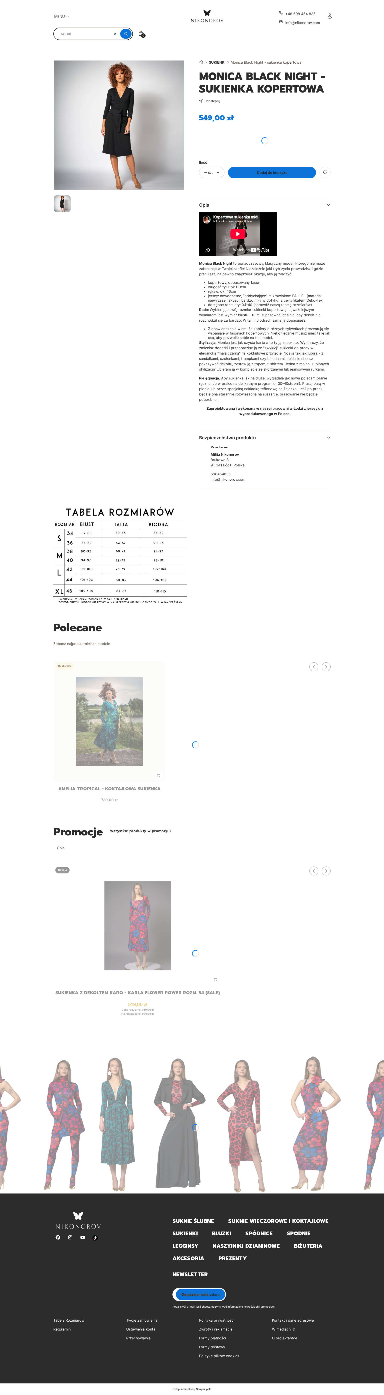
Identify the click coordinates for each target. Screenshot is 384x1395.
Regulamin (62, 1329)
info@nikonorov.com (302, 22)
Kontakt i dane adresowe (293, 1320)
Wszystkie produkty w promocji (139, 831)
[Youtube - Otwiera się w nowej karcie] (82, 1238)
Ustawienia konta (140, 1329)
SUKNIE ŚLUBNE (193, 1221)
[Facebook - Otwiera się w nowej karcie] (57, 1238)
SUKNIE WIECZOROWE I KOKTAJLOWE (278, 1221)
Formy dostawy (212, 1347)
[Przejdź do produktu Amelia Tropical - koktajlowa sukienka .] (109, 721)
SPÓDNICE (259, 1233)
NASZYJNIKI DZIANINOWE (246, 1246)
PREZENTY (232, 1258)
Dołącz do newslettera (201, 1294)
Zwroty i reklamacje (215, 1329)
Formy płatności (212, 1338)
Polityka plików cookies (219, 1356)
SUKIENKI (217, 62)
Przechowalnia (138, 1338)
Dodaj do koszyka (272, 172)
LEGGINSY (185, 1246)
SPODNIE (298, 1233)
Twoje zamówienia (141, 1320)
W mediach (282, 1329)
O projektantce (284, 1338)
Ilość (203, 162)
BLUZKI (221, 1233)
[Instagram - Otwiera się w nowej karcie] (70, 1238)
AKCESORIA (188, 1258)
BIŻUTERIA (308, 1246)
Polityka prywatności (216, 1320)
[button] (126, 34)
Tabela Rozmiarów (68, 1320)
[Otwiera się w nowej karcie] (95, 1238)
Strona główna (201, 62)
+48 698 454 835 (300, 14)
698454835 (221, 474)
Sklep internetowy (190, 1389)
